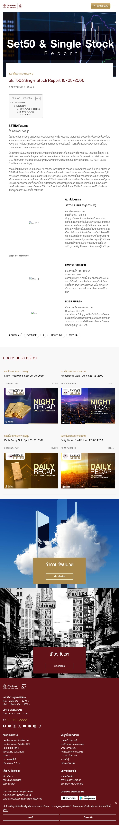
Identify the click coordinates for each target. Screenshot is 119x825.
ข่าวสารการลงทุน (68, 748)
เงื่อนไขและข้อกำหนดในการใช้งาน (17, 795)
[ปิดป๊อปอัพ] (116, 803)
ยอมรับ (31, 817)
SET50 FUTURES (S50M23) (30, 109)
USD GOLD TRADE (11, 748)
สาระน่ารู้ (65, 759)
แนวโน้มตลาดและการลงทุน (72, 744)
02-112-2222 (17, 720)
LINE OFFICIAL (56, 335)
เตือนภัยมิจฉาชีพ (68, 763)
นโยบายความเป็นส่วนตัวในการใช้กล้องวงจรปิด (22, 799)
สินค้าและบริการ (10, 735)
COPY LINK (73, 335)
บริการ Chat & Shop (11, 763)
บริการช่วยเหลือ (68, 771)
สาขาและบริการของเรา (71, 780)
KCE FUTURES (25, 115)
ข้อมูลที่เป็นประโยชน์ (70, 735)
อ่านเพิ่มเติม (59, 576)
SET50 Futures (18, 103)
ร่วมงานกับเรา (9, 784)
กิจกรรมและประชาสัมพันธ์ (72, 752)
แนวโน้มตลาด (21, 106)
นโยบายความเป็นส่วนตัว (83, 806)
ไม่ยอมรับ (88, 817)
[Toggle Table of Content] (36, 98)
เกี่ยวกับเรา (8, 776)
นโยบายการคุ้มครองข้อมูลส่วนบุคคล (18, 791)
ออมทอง (6, 756)
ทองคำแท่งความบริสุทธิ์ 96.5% (16, 741)
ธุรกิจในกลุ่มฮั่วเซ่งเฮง (12, 780)
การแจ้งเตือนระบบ (69, 756)
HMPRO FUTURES (27, 112)
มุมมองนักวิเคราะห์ (69, 741)
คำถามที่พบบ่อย (67, 776)
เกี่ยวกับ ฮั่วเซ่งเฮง (11, 771)
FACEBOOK (32, 335)
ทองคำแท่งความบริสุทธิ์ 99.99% (16, 744)
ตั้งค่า (5, 810)
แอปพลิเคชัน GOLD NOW (13, 752)
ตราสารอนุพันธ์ (9, 759)
